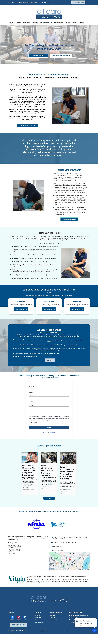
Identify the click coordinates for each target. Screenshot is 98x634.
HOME (11, 23)
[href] (69, 561)
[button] (29, 473)
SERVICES (35, 23)
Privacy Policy (45, 432)
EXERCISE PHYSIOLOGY (46, 23)
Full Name (31, 386)
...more (33, 485)
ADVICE (68, 23)
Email (30, 398)
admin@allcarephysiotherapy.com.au (28, 2)
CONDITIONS (26, 23)
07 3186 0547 (47, 2)
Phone (31, 392)
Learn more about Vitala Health (36, 583)
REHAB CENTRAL (58, 23)
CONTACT (81, 23)
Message (31, 405)
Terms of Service (52, 432)
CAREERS (74, 23)
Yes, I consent (34, 422)
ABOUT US (18, 23)
